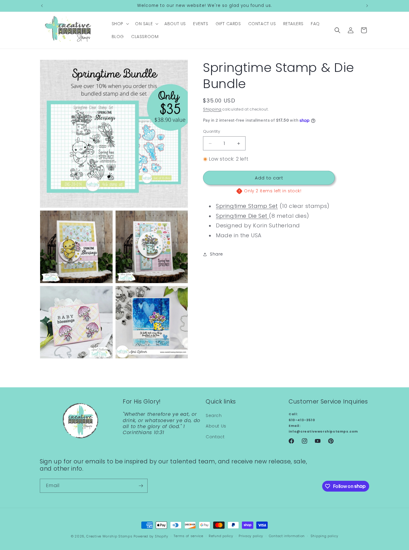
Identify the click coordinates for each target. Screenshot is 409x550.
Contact (215, 437)
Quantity (211, 132)
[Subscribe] (140, 486)
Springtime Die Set (242, 216)
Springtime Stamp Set (247, 206)
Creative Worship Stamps (109, 536)
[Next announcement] (367, 5)
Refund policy (221, 536)
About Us (216, 426)
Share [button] (216, 254)
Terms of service (188, 536)
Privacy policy (251, 536)
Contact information (287, 536)
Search (214, 415)
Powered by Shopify (151, 536)
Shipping (212, 109)
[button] (119, 23)
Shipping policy (324, 536)
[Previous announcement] (42, 5)
